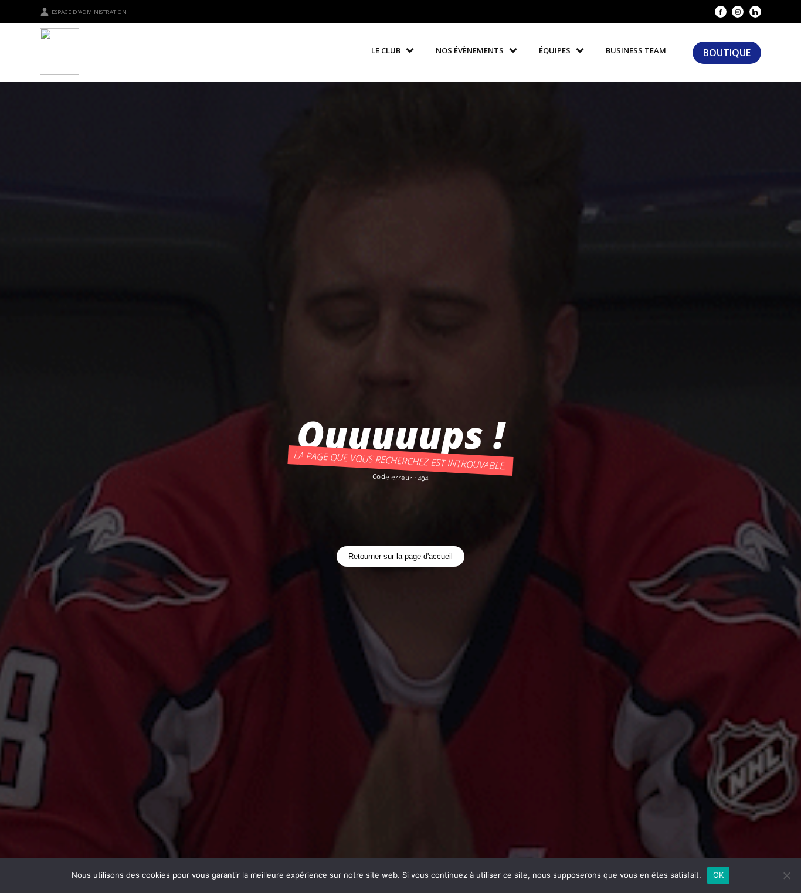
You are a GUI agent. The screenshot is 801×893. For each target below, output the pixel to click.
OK (718, 875)
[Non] (786, 875)
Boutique (727, 52)
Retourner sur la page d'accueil (400, 556)
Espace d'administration (89, 12)
